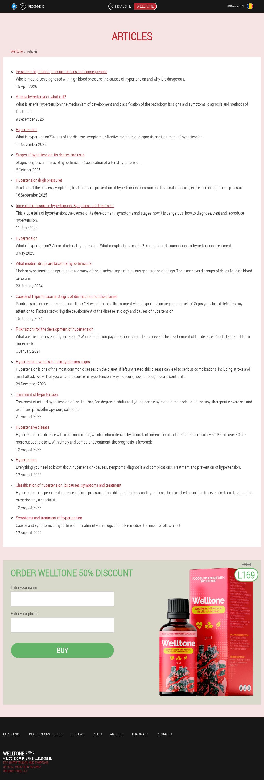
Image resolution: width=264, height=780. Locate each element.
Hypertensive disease (33, 427)
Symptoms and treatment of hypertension (49, 517)
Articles (116, 734)
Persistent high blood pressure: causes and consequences (61, 71)
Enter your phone (24, 613)
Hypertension (26, 129)
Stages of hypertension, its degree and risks (50, 154)
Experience (12, 734)
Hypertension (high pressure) (39, 180)
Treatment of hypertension (37, 394)
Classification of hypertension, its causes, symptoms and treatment (68, 485)
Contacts (164, 734)
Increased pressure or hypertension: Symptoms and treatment (65, 205)
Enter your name (24, 587)
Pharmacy (140, 734)
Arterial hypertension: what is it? (41, 96)
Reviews (78, 734)
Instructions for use (46, 734)
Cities (97, 734)
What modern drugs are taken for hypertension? (53, 263)
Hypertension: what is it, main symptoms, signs (53, 361)
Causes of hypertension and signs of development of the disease (66, 296)
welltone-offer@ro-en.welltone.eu (28, 758)
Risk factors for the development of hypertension (54, 329)
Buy (62, 650)
